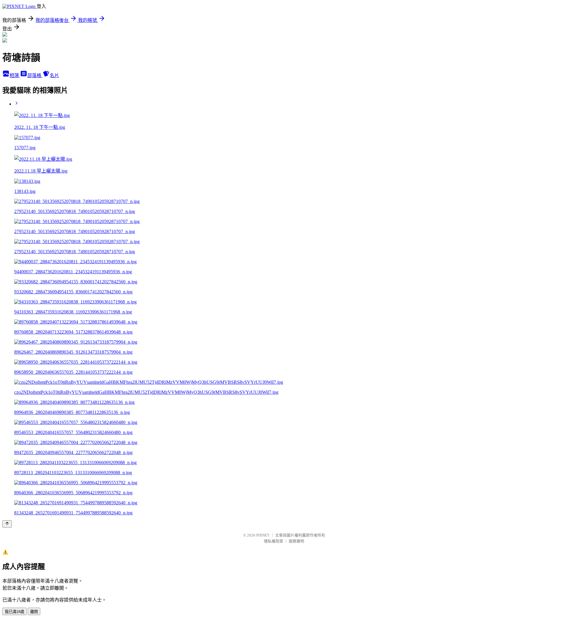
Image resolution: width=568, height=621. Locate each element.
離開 (34, 611)
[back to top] (7, 524)
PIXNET (263, 535)
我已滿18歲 (14, 611)
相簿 (14, 75)
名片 (54, 75)
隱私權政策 (273, 541)
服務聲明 (296, 541)
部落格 (35, 75)
